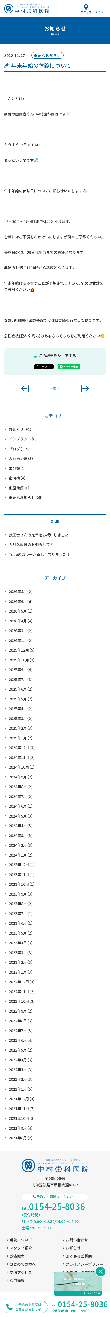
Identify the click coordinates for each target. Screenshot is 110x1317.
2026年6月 (21, 601)
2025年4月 (21, 708)
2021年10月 (22, 1118)
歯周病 (17, 478)
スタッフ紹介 (21, 1247)
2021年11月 (22, 1108)
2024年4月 (21, 825)
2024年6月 (21, 806)
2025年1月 (21, 738)
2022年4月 (21, 1059)
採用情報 (17, 1280)
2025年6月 (21, 689)
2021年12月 (22, 1098)
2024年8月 (21, 786)
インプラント (23, 438)
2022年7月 (21, 1030)
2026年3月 (21, 630)
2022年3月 (21, 1069)
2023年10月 (22, 884)
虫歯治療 (19, 487)
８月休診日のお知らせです (31, 544)
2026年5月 (21, 611)
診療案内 (17, 1256)
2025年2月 (21, 728)
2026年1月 (21, 640)
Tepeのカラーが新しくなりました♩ (39, 554)
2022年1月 (21, 1089)
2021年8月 (21, 1137)
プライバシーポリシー (84, 1264)
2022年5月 (21, 1050)
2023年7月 (21, 913)
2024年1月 (21, 855)
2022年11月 (22, 991)
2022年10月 (22, 1001)
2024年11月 (22, 757)
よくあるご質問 (79, 1256)
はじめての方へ (23, 1264)
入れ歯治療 (21, 458)
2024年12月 (22, 747)
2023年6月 (21, 923)
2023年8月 (21, 903)
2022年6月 (21, 1040)
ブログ (19, 448)
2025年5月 (21, 699)
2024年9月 (21, 777)
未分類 (17, 468)
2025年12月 (22, 650)
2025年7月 (21, 679)
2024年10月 (22, 767)
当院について (21, 1239)
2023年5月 (21, 933)
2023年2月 (21, 962)
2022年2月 (21, 1079)
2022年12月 (22, 981)
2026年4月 (21, 620)
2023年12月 (22, 864)
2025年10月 (22, 660)
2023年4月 (21, 942)
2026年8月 (21, 591)
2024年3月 (21, 835)
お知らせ (20, 429)
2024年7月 (21, 796)
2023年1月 (21, 972)
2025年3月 (21, 718)
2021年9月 (21, 1128)
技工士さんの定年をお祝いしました (39, 534)
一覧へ (55, 388)
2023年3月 (21, 952)
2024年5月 (21, 816)
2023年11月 (22, 874)
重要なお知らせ (26, 497)
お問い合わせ (77, 1239)
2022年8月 (21, 1020)
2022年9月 (21, 1011)
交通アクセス (21, 1272)
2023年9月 (21, 894)
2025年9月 (21, 669)
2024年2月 (21, 845)
